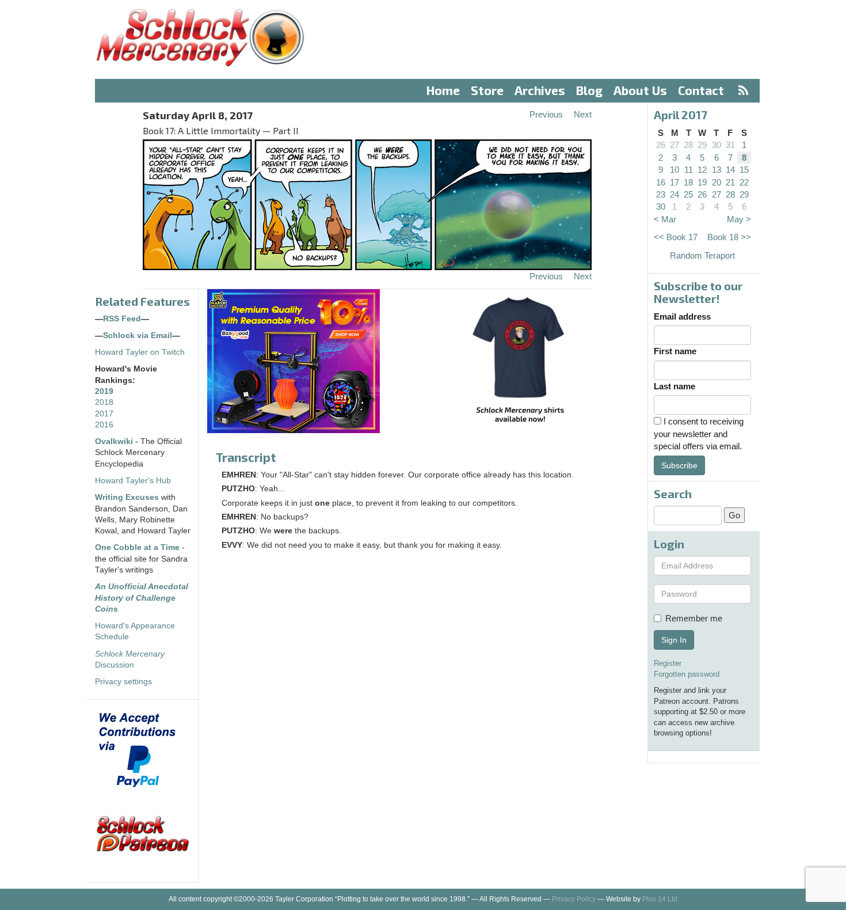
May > (739, 219)
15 (744, 170)
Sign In (674, 639)
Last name (674, 386)
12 (702, 170)
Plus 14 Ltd (659, 899)
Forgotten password (686, 674)
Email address (682, 316)
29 (702, 145)
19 (702, 182)
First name (675, 351)
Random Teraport (702, 255)
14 (730, 170)
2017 (104, 414)
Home (443, 90)
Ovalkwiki (115, 441)
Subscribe (679, 465)
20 (716, 182)
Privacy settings (123, 681)
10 (674, 170)
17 (674, 182)
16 (660, 182)
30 (716, 145)
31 (730, 145)
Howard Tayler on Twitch (140, 352)
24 (674, 194)
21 (730, 182)
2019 (104, 391)
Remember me (693, 618)
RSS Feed (122, 318)
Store (487, 90)
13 (716, 170)
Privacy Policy (574, 899)
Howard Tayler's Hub (133, 480)
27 (674, 145)
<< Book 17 (676, 237)
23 (660, 194)
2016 (104, 424)
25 (688, 194)
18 (688, 182)
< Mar (665, 219)
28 (688, 145)
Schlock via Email (137, 335)
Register (667, 663)
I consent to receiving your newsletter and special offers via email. (699, 433)
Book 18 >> (729, 237)
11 (688, 170)
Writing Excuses (127, 497)
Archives (540, 90)
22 (744, 182)
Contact (701, 90)
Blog (589, 90)
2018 (104, 402)
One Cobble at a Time (137, 547)
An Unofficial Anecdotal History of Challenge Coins (141, 597)
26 (660, 145)
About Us (640, 90)
